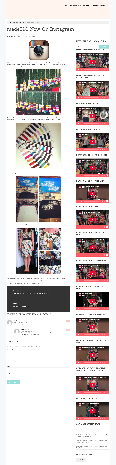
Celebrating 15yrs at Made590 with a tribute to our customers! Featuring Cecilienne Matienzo (91, 435)
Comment (10, 349)
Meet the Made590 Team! (73, 5)
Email (8, 373)
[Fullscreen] (107, 70)
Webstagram (10, 280)
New (28, 283)
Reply (68, 321)
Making (23, 283)
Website (41, 373)
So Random (35, 283)
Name (9, 366)
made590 (35, 36)
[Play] (78, 70)
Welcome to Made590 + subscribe (94, 5)
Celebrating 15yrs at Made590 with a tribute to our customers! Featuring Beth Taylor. (91, 447)
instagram (23, 62)
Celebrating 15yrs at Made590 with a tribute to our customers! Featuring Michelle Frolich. (91, 441)
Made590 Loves (14, 283)
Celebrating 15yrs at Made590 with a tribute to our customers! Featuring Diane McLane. (91, 429)
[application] (92, 62)
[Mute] (104, 70)
